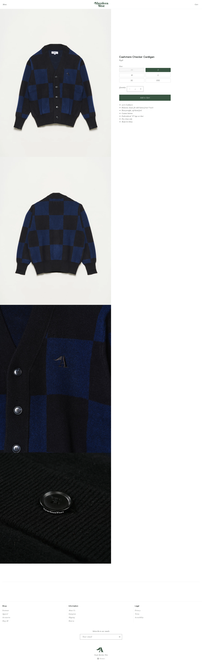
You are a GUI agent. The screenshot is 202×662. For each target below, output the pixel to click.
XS (136, 70)
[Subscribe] (119, 637)
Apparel (5, 614)
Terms (137, 614)
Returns (71, 621)
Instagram (72, 614)
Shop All (5, 621)
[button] (4, 4)
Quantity (122, 87)
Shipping (72, 617)
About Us (72, 610)
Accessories (6, 617)
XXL (158, 80)
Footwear (5, 610)
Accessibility (139, 617)
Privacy (137, 610)
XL (132, 80)
